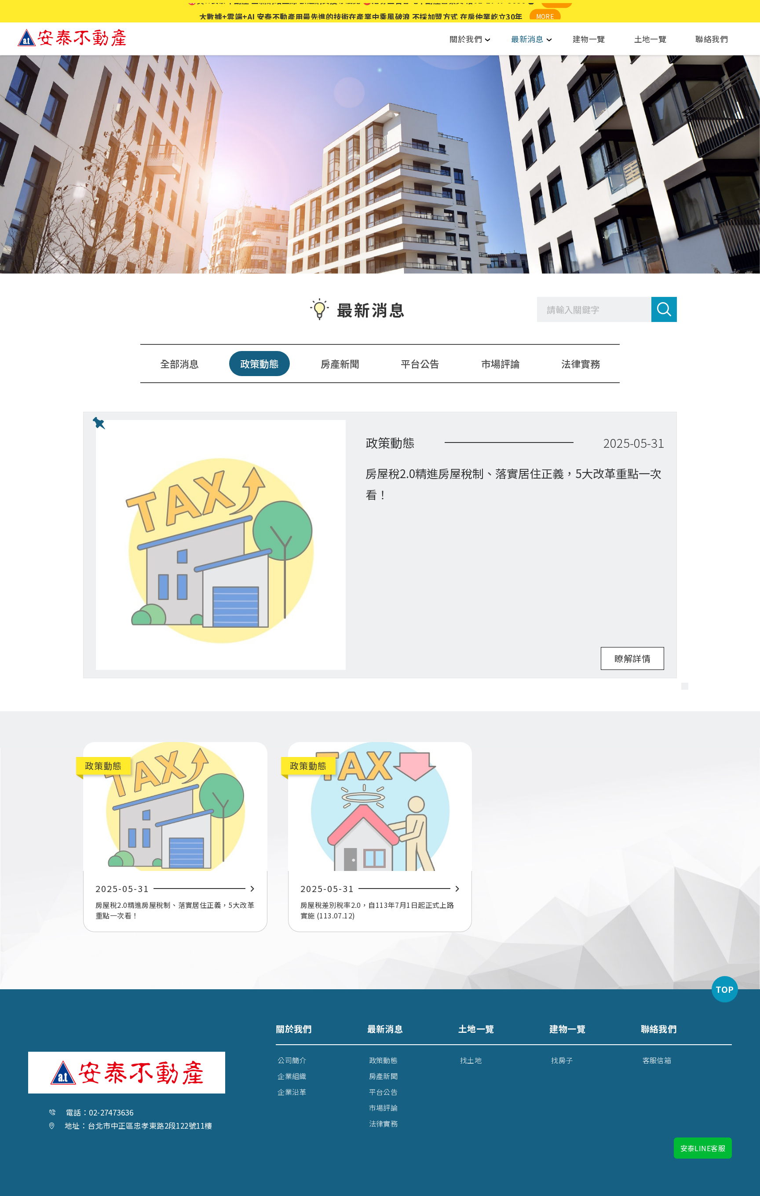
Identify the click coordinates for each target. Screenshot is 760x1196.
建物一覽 (589, 38)
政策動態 (259, 363)
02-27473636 (111, 1112)
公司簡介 (292, 1060)
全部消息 (179, 363)
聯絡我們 (711, 38)
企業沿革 (292, 1091)
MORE (557, 11)
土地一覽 (650, 38)
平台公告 (420, 363)
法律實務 (580, 363)
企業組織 (292, 1076)
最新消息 (527, 38)
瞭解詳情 (632, 658)
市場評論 (500, 363)
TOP (725, 989)
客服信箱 (657, 1060)
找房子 (562, 1060)
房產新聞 (340, 363)
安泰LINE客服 (702, 1148)
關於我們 (465, 38)
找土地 (471, 1060)
